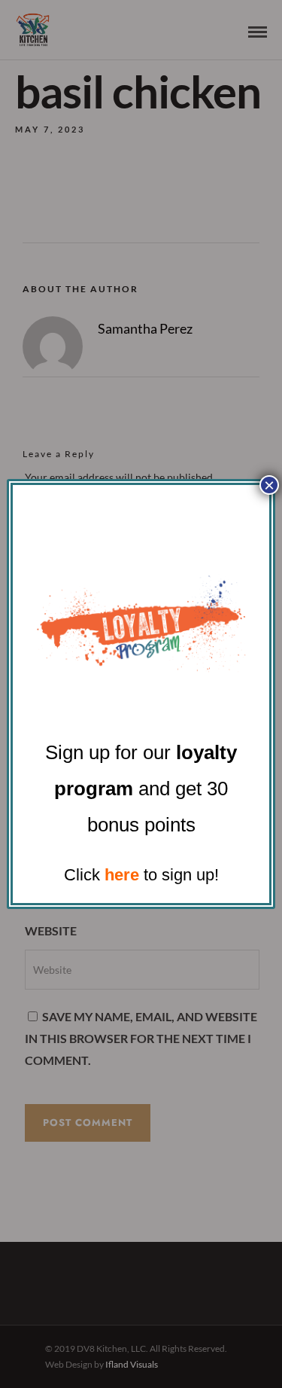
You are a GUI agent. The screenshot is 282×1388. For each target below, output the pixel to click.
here (122, 874)
